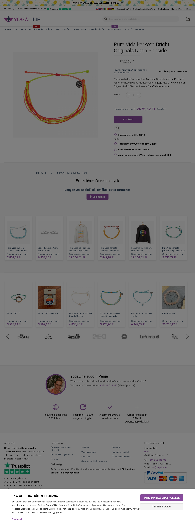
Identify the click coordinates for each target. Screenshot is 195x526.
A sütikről (17, 519)
